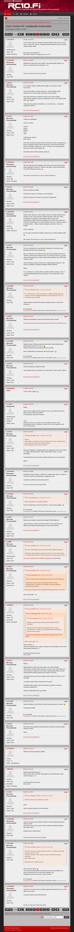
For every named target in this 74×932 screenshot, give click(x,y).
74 (34, 34)
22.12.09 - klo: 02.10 (28, 404)
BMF (10, 542)
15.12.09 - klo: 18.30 (28, 39)
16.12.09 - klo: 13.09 (28, 162)
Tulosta (65, 34)
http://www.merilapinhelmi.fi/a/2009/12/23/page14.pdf (38, 558)
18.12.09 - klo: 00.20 (28, 286)
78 (48, 34)
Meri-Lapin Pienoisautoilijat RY (31, 110)
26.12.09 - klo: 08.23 (28, 886)
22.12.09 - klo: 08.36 (28, 471)
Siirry (42, 917)
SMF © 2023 (8, 928)
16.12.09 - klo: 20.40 (28, 187)
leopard (11, 748)
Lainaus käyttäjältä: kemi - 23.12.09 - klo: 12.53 (38, 609)
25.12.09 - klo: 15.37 (28, 792)
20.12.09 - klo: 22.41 (28, 341)
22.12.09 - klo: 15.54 (28, 493)
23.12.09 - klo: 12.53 (28, 566)
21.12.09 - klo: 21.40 (28, 388)
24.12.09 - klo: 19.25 (28, 748)
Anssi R (11, 39)
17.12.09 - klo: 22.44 (28, 245)
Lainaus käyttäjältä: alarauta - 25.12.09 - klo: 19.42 (39, 847)
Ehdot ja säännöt (58, 928)
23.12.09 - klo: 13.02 (28, 605)
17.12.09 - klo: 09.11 (28, 211)
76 (41, 34)
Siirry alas (8, 34)
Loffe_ (10, 404)
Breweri (11, 162)
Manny (10, 605)
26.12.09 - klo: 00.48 (28, 843)
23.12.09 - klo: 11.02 (28, 517)
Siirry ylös (8, 909)
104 (53, 34)
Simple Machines (15, 928)
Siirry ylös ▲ (66, 928)
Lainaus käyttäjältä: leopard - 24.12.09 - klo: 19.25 (39, 795)
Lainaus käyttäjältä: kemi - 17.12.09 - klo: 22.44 (38, 289)
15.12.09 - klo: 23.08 (28, 82)
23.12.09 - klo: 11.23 (28, 541)
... (25, 34)
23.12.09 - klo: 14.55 (28, 660)
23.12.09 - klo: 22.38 (28, 701)
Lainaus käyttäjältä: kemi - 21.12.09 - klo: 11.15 (38, 497)
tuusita (10, 286)
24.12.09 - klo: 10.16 (28, 723)
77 (44, 34)
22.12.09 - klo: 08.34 (28, 431)
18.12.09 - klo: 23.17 (28, 316)
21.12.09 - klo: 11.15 (28, 363)
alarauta (11, 60)
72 (27, 34)
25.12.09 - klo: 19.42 (28, 819)
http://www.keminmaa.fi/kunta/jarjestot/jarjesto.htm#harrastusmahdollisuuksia (45, 323)
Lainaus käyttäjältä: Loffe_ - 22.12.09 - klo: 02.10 (38, 435)
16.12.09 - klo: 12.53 (28, 116)
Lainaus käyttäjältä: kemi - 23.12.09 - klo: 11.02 (38, 545)
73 (30, 34)
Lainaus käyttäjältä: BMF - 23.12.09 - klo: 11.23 (38, 570)
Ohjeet (51, 928)
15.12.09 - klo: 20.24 (28, 60)
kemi (10, 83)
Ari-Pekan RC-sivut (28, 310)
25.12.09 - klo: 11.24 (28, 769)
